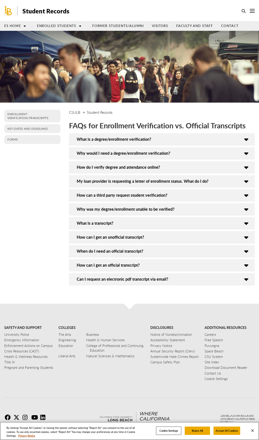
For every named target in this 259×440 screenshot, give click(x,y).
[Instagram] (26, 417)
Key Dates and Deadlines (27, 129)
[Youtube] (35, 417)
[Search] (242, 11)
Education (65, 345)
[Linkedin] (44, 417)
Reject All (197, 430)
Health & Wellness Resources (26, 356)
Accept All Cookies (227, 430)
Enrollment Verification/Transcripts (27, 116)
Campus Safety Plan (165, 362)
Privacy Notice (26, 436)
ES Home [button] (12, 26)
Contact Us (213, 373)
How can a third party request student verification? (122, 195)
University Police (16, 334)
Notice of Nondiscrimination (171, 334)
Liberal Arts (66, 356)
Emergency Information (21, 340)
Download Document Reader (226, 367)
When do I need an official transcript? (110, 251)
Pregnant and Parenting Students (28, 367)
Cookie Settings (168, 430)
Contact (230, 26)
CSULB (74, 112)
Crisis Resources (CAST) (21, 351)
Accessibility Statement (167, 340)
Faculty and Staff (194, 26)
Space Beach (214, 351)
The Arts (64, 334)
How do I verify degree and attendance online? (118, 167)
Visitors (160, 26)
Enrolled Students (56, 26)
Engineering (67, 340)
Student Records (45, 11)
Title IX (9, 362)
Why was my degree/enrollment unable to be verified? (125, 209)
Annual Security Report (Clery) (172, 351)
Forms (12, 139)
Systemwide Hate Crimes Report (174, 356)
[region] (129, 431)
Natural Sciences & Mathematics (110, 356)
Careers (210, 334)
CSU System (214, 356)
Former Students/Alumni (118, 26)
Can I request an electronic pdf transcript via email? (122, 279)
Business (92, 334)
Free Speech (214, 340)
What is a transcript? (95, 223)
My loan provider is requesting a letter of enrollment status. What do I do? (142, 181)
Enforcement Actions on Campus (28, 345)
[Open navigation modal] (250, 11)
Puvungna (212, 345)
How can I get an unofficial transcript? (110, 237)
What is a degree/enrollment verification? (114, 139)
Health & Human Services (105, 340)
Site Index (212, 362)
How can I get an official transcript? (108, 265)
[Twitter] (18, 417)
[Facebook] (9, 417)
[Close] (252, 430)
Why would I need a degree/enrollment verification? (123, 153)
